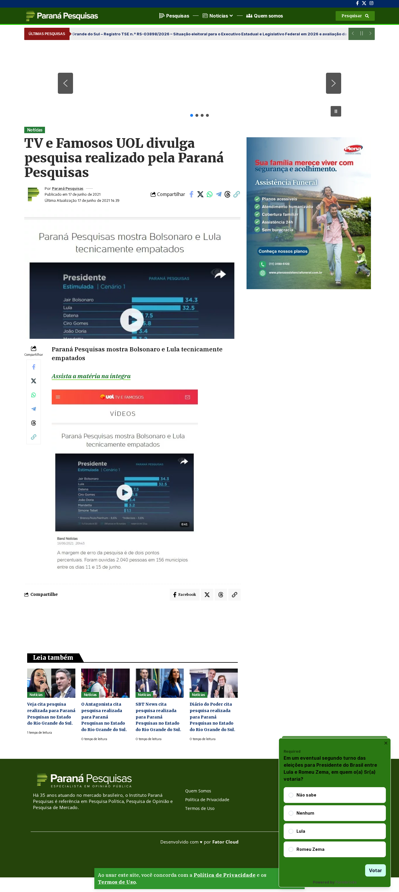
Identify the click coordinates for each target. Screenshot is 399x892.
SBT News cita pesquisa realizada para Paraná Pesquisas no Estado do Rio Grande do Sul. (158, 717)
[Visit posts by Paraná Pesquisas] (33, 194)
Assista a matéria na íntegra (91, 376)
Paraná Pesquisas (67, 188)
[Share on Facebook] (191, 194)
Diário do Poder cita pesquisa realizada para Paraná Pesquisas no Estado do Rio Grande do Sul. (212, 717)
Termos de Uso (117, 882)
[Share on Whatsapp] (209, 194)
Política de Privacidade (225, 875)
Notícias (34, 129)
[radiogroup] (335, 822)
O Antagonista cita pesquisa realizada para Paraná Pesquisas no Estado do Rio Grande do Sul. (104, 717)
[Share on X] (200, 194)
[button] (355, 16)
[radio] (291, 795)
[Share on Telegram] (218, 194)
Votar (375, 870)
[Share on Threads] (227, 194)
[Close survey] (386, 743)
